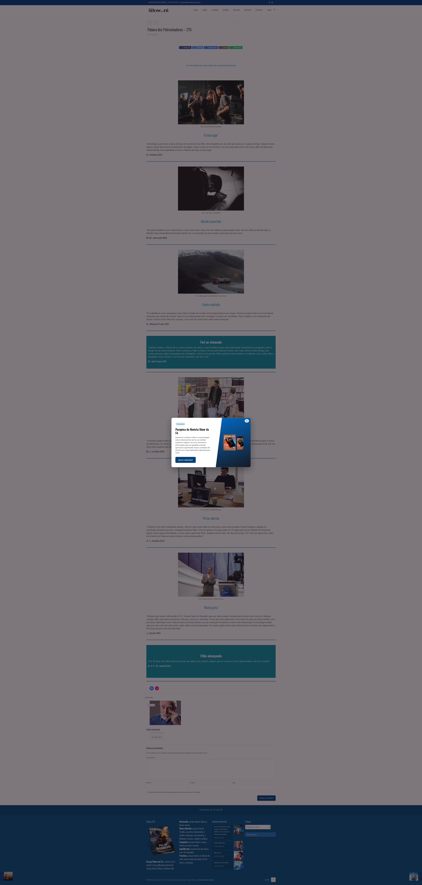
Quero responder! (185, 460)
